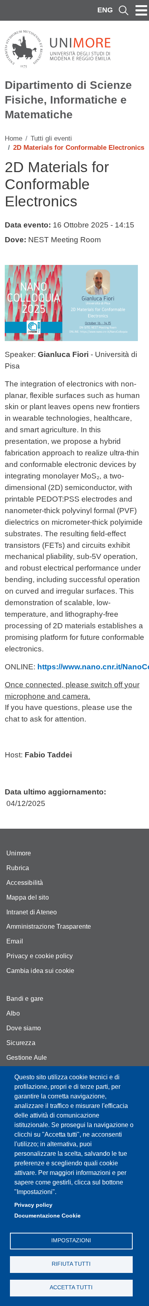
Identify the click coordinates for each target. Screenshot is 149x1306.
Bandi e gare (24, 998)
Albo (13, 1013)
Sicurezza (20, 1042)
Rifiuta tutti (71, 1264)
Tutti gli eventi (51, 138)
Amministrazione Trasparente (48, 926)
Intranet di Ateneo (31, 912)
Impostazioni (71, 1240)
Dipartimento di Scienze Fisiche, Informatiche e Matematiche (68, 99)
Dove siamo (23, 1028)
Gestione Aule (26, 1057)
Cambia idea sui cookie (40, 970)
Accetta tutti (71, 1287)
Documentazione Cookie (47, 1216)
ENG (105, 10)
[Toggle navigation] (141, 10)
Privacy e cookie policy (39, 956)
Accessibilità (24, 882)
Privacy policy (33, 1205)
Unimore (18, 853)
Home (13, 138)
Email (14, 941)
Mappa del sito (27, 897)
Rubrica (17, 868)
